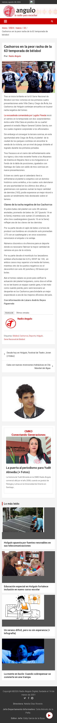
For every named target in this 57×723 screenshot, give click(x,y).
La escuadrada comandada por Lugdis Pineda (25, 115)
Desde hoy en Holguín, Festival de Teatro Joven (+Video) (29, 354)
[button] (12, 399)
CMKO (28, 431)
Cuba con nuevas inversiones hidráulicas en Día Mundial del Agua (28, 367)
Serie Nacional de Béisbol (14, 339)
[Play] (49, 715)
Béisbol (16, 336)
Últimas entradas (22, 313)
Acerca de (9, 313)
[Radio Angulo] (11, 320)
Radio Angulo (15, 56)
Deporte (32, 336)
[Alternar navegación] (5, 21)
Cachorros (24, 336)
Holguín (40, 336)
